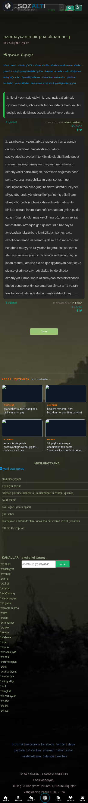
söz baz (61, 756)
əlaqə (71, 744)
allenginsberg (73, 122)
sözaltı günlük (25, 65)
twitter (61, 744)
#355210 (77, 126)
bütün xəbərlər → (41, 379)
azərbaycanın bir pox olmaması (36, 36)
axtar (63, 564)
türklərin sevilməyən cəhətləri (66, 65)
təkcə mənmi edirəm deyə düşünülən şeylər (53, 83)
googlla (28, 55)
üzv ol (44, 331)
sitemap (48, 750)
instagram (32, 744)
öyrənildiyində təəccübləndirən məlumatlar (43, 77)
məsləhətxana (47, 463)
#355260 (77, 307)
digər (78, 5)
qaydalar (19, 750)
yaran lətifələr (22, 83)
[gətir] (70, 8)
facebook (47, 744)
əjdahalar (13, 55)
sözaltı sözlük (42, 65)
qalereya (48, 756)
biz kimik (18, 744)
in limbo (77, 303)
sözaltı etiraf (9, 65)
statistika (34, 750)
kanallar (10, 557)
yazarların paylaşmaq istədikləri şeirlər (23, 71)
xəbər (60, 750)
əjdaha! (11, 122)
